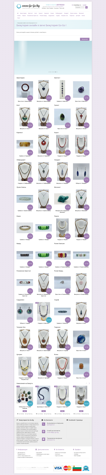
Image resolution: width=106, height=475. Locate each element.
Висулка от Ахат (25, 128)
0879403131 (51, 425)
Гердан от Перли (62, 239)
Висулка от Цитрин (43, 378)
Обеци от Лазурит (81, 183)
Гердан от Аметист (43, 323)
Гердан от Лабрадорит (25, 183)
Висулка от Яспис (81, 128)
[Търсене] (86, 7)
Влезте (50, 6)
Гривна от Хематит (62, 323)
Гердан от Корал (62, 156)
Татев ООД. (46, 467)
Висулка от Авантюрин (43, 101)
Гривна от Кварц (25, 239)
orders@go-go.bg (53, 432)
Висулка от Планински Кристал (43, 295)
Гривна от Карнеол (24, 156)
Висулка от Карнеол (43, 156)
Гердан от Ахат (81, 407)
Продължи (85, 39)
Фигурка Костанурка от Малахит (62, 211)
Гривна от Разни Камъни (62, 267)
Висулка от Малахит (81, 210)
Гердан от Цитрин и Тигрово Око (25, 378)
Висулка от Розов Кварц (81, 294)
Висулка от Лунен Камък (43, 210)
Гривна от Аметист (62, 101)
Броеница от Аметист (43, 407)
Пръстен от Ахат (62, 128)
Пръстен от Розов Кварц (62, 294)
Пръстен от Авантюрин (25, 101)
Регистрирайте (59, 6)
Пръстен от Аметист (81, 101)
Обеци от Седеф (25, 323)
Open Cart (34, 467)
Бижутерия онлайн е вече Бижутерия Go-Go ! (27, 22)
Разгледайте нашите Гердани (30, 62)
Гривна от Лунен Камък (25, 210)
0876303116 (51, 440)
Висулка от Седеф (62, 350)
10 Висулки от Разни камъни (25, 407)
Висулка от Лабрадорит (43, 183)
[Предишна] (86, 383)
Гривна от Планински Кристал (24, 295)
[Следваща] (89, 383)
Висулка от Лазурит (62, 183)
